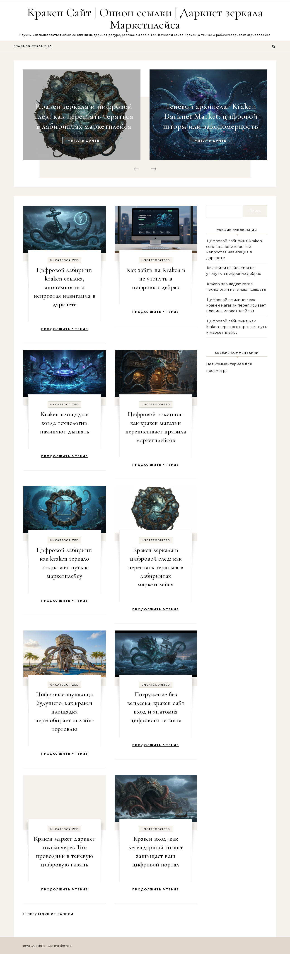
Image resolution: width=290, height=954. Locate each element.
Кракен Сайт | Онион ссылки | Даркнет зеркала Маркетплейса (145, 18)
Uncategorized (64, 260)
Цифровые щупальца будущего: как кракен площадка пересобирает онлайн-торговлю (64, 711)
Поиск (255, 211)
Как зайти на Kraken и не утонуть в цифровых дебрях (156, 278)
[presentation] (136, 169)
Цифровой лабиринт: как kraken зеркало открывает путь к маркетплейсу (236, 326)
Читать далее (83, 140)
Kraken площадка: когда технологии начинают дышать (64, 422)
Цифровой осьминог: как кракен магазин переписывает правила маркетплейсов (236, 305)
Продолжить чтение (64, 329)
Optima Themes (59, 945)
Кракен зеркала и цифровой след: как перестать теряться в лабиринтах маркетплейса (83, 116)
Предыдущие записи (49, 914)
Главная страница (33, 46)
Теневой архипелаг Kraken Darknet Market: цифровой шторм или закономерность (210, 116)
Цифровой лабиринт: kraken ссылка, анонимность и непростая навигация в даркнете (65, 287)
